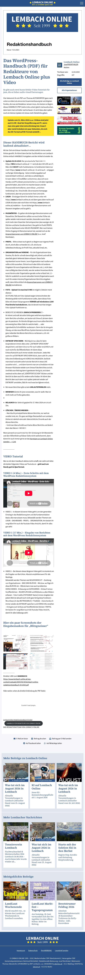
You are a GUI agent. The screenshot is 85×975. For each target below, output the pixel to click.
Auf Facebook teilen (33, 743)
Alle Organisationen (69, 90)
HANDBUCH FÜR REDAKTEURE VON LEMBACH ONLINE (24, 723)
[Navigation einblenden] (81, 3)
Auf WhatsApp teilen (54, 743)
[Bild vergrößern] (15, 643)
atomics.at (58, 964)
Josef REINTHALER (71, 64)
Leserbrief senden (61, 950)
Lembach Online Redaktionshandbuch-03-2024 (17, 720)
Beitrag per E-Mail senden (61, 738)
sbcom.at (36, 967)
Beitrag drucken (40, 738)
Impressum (21, 950)
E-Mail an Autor (22, 738)
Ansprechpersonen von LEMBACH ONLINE (21, 234)
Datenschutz (33, 950)
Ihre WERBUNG (46, 950)
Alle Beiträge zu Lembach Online (69, 82)
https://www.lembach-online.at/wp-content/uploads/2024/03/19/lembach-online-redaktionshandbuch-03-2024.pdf (20, 682)
